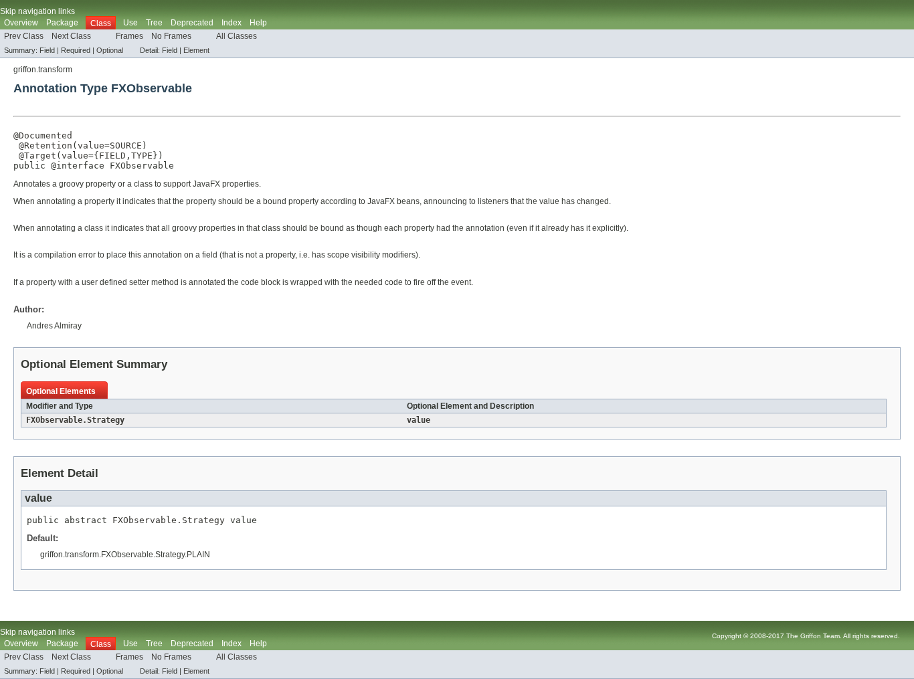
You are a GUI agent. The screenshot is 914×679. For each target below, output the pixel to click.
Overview (21, 22)
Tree (154, 22)
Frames (129, 36)
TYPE (142, 156)
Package (62, 22)
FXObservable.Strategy (75, 420)
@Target (37, 156)
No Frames (171, 36)
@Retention (45, 145)
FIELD (112, 156)
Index (231, 22)
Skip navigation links (37, 11)
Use (130, 22)
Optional (109, 50)
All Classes (236, 36)
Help (258, 22)
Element (196, 50)
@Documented (42, 135)
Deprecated (192, 22)
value (91, 145)
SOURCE (126, 145)
